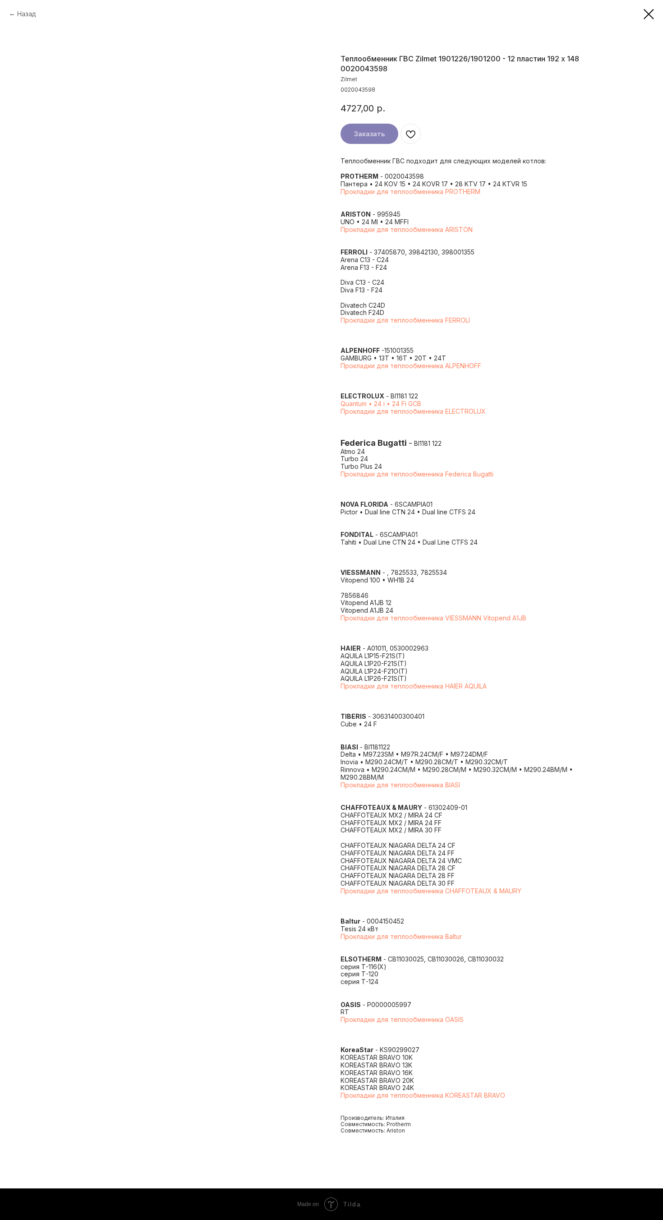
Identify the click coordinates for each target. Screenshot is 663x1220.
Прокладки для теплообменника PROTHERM (410, 191)
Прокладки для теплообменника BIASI (400, 785)
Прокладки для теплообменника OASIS (402, 1019)
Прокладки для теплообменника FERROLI (405, 320)
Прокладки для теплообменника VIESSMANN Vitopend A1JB (433, 618)
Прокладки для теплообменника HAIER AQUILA (414, 686)
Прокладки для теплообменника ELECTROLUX (413, 411)
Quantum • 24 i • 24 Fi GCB (381, 403)
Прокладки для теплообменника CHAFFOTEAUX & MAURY (431, 891)
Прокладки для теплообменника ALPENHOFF (411, 366)
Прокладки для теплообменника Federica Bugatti (417, 474)
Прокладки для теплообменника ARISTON (407, 229)
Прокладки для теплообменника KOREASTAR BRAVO (423, 1095)
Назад (26, 14)
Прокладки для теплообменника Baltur (401, 936)
